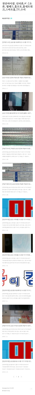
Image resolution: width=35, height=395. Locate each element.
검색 (27, 3)
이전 (14, 377)
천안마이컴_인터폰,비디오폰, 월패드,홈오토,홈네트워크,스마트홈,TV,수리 (17, 3)
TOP (31, 388)
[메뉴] (31, 3)
